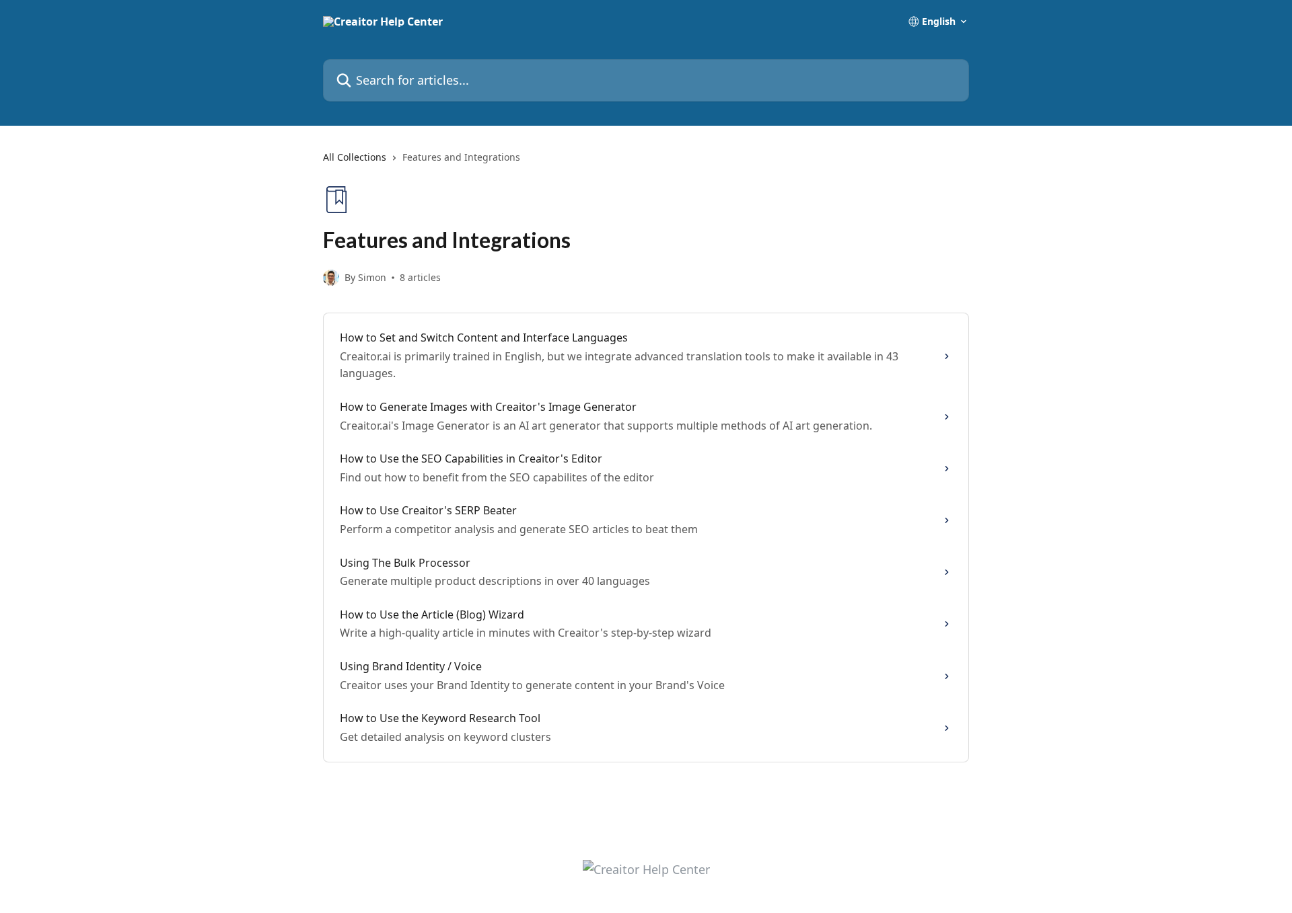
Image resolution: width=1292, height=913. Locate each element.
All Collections (354, 157)
